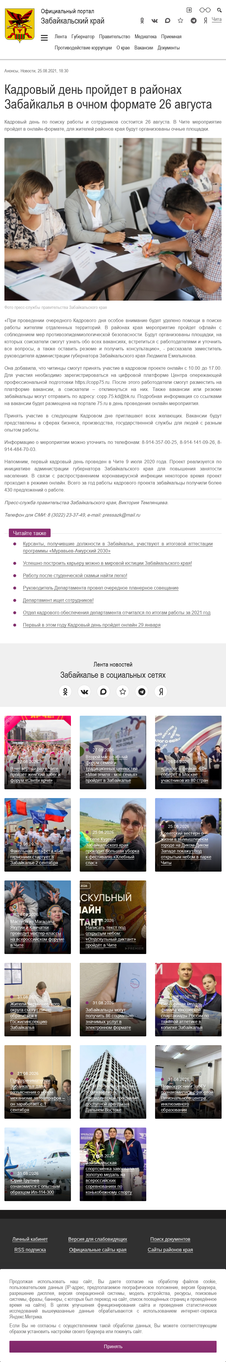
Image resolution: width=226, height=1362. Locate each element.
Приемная (171, 36)
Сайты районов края (170, 1249)
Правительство (114, 36)
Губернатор (83, 36)
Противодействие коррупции (83, 47)
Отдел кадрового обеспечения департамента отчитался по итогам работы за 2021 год (116, 612)
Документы (169, 47)
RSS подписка (30, 1249)
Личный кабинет (186, 10)
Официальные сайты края (98, 1249)
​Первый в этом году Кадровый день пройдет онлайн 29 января (92, 624)
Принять (113, 1346)
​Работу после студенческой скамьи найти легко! (75, 575)
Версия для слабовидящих (97, 1239)
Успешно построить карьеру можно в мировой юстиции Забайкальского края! (107, 563)
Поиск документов (170, 1239)
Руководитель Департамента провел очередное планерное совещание (101, 587)
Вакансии (143, 47)
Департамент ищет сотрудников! (58, 600)
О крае (123, 47)
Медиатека (146, 36)
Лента (61, 36)
